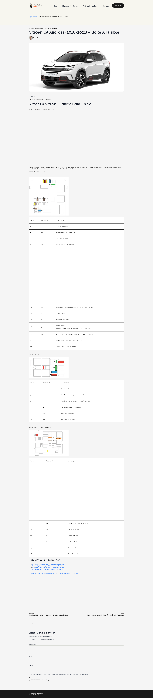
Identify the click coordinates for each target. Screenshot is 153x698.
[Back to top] (148, 693)
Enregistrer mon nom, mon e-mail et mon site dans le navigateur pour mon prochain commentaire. (60, 674)
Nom (31, 656)
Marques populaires (70, 6)
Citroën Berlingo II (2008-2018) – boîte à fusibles (47, 569)
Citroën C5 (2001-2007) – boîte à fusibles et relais (48, 567)
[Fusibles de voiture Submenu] (99, 6)
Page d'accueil (33, 16)
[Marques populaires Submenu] (79, 6)
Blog (55, 6)
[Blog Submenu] (59, 6)
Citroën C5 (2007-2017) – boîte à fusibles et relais (48, 566)
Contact (106, 6)
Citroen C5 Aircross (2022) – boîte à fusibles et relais (48, 564)
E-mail (31, 665)
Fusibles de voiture (90, 6)
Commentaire (33, 644)
